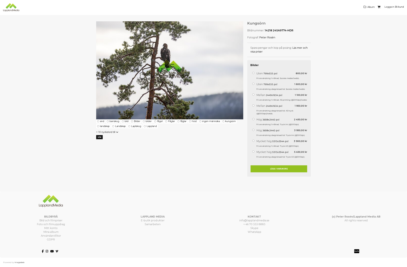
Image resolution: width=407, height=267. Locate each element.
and (102, 121)
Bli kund (399, 6)
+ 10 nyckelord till (105, 132)
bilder (149, 121)
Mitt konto (51, 228)
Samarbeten (153, 224)
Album (371, 7)
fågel (160, 121)
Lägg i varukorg (279, 168)
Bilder (137, 121)
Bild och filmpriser (50, 220)
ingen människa (211, 121)
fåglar (183, 121)
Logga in (389, 6)
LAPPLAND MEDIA (153, 216)
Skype (254, 228)
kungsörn (230, 121)
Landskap (120, 126)
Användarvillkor (51, 235)
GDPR (51, 239)
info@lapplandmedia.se (254, 220)
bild (126, 121)
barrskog (114, 121)
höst (194, 121)
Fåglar (171, 121)
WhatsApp (254, 231)
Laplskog (136, 126)
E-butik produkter (153, 220)
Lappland (152, 126)
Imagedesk (19, 262)
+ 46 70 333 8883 (254, 224)
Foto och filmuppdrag (51, 224)
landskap (105, 126)
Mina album (51, 231)
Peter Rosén (267, 37)
